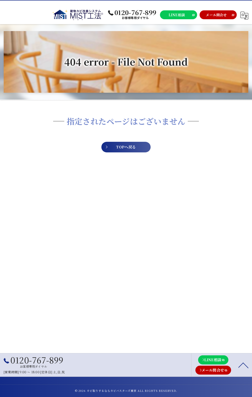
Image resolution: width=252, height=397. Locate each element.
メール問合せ (216, 14)
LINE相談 (177, 14)
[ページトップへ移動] (243, 365)
